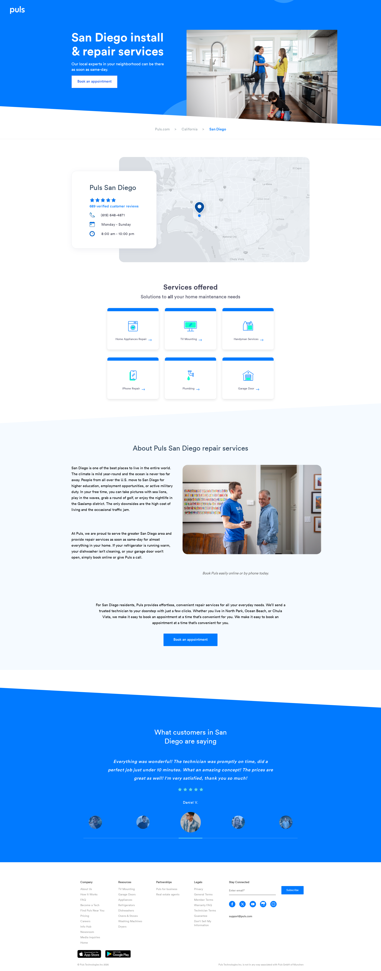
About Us (86, 889)
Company (86, 882)
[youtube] (253, 904)
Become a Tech (89, 905)
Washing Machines (130, 921)
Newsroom (87, 932)
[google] (263, 904)
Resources (124, 882)
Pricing (84, 916)
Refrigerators (126, 905)
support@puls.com (240, 916)
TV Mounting (126, 889)
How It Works (88, 894)
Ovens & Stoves (128, 916)
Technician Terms (205, 910)
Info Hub (85, 926)
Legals (198, 882)
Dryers (122, 926)
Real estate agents (167, 894)
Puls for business (166, 889)
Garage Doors (127, 894)
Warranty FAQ (203, 905)
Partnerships (164, 882)
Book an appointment (94, 81)
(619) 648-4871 (113, 215)
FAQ (83, 900)
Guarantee (200, 916)
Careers (85, 921)
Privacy (198, 889)
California (189, 129)
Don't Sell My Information (202, 923)
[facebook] (232, 904)
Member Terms (203, 900)
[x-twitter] (242, 904)
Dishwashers (126, 910)
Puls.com (162, 129)
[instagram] (273, 904)
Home (84, 942)
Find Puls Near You (92, 910)
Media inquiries (90, 937)
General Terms (203, 894)
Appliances (125, 900)
